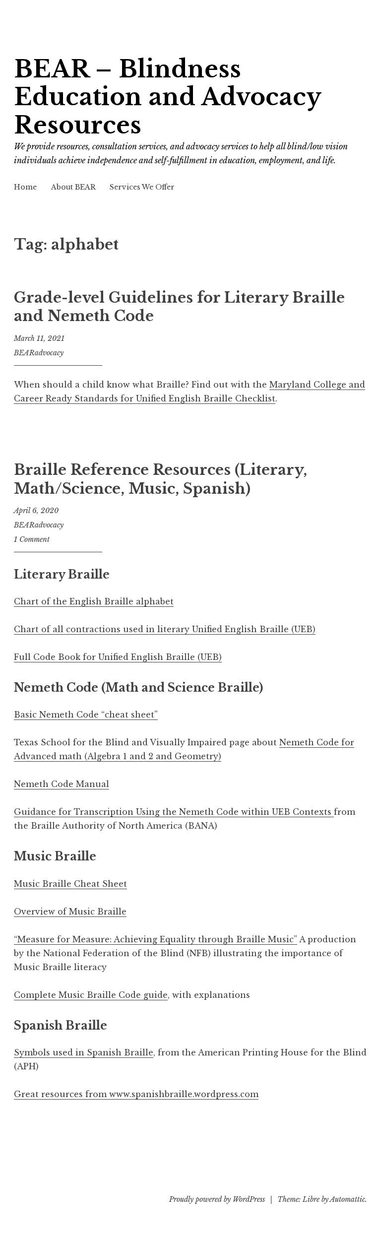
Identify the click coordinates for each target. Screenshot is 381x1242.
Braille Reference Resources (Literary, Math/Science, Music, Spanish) (160, 479)
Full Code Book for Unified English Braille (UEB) (118, 657)
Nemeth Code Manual (61, 784)
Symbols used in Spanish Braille (83, 1052)
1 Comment (32, 539)
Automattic (347, 1199)
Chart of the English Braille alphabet (94, 601)
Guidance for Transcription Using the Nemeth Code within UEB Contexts (174, 812)
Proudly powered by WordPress (217, 1199)
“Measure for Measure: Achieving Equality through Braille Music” (155, 939)
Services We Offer (142, 187)
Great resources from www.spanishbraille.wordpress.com (136, 1094)
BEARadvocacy (39, 352)
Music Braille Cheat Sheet (70, 884)
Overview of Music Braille (70, 911)
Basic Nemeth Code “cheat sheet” (86, 714)
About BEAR (73, 187)
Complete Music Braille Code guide (91, 995)
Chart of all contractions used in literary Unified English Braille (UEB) (165, 629)
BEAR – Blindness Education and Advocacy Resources (167, 97)
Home (25, 187)
